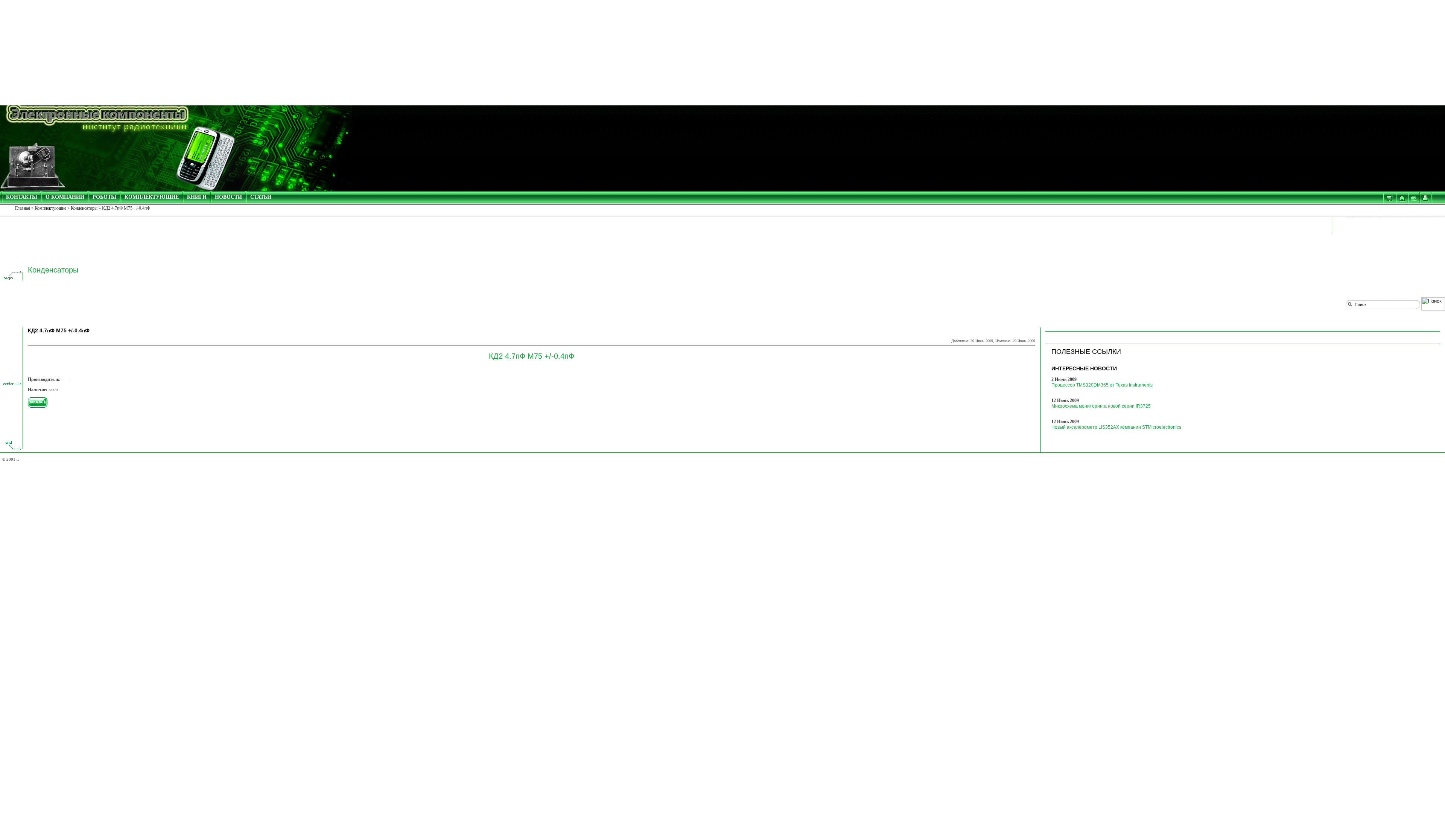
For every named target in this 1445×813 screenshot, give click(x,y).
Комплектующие (50, 208)
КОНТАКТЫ (21, 197)
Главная (22, 208)
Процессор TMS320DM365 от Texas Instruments (1102, 385)
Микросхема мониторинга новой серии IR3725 (1101, 406)
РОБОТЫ (104, 197)
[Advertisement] (722, 52)
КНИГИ (197, 197)
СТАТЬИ (260, 197)
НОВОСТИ (228, 197)
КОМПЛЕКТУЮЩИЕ (152, 197)
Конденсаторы (84, 208)
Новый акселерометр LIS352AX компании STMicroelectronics (1116, 427)
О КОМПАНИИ (65, 197)
